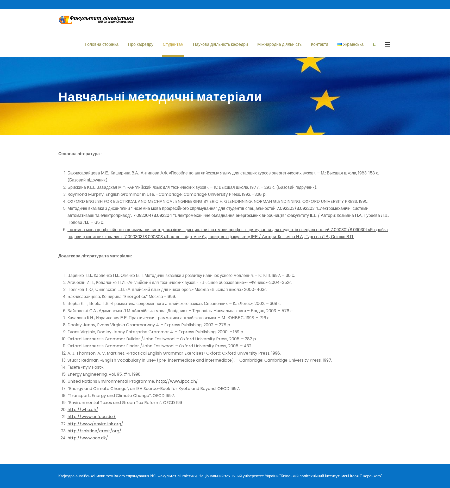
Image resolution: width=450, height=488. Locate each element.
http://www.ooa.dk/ (87, 438)
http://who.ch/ (82, 410)
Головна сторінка (101, 44)
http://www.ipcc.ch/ (177, 381)
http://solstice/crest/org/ (94, 431)
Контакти (319, 44)
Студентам (173, 44)
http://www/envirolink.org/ (95, 424)
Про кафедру (140, 44)
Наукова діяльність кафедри (220, 44)
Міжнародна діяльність (279, 44)
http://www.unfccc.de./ (91, 417)
